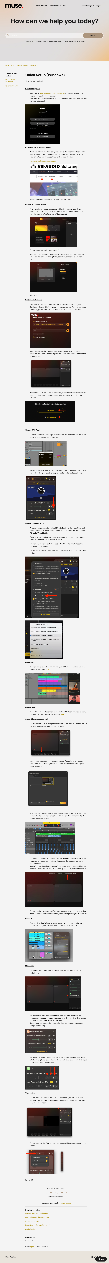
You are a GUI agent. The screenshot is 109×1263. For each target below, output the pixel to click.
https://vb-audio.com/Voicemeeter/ (43, 161)
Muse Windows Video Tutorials (37, 1217)
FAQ (64, 5)
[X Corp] (29, 1180)
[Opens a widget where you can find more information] (101, 1259)
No (62, 1192)
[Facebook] (26, 1180)
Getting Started (22, 65)
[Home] (14, 6)
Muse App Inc (10, 65)
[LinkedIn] (32, 1180)
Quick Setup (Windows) (10, 80)
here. (47, 669)
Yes (50, 1192)
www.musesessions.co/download (52, 93)
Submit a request (88, 6)
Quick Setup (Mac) (12, 86)
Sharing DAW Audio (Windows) (36, 1213)
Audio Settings (30, 1229)
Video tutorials (41, 5)
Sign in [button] (98, 6)
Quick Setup (34, 65)
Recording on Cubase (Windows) (37, 1225)
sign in (32, 1247)
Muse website (55, 5)
